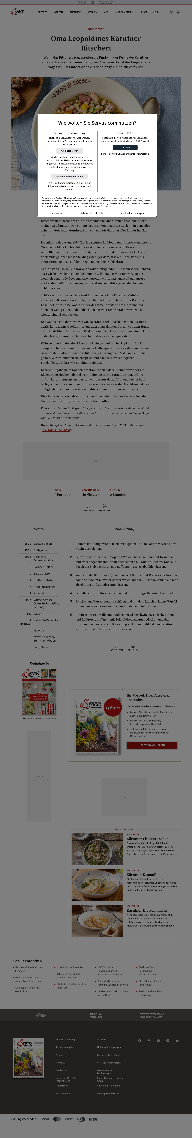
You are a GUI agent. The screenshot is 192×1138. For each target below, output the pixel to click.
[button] (125, 147)
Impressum (56, 213)
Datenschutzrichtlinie (91, 213)
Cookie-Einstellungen (132, 213)
